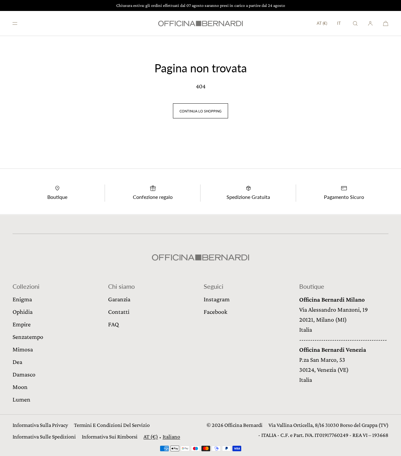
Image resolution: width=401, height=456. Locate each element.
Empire (22, 324)
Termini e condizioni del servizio (112, 425)
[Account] (370, 23)
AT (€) (322, 23)
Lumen (21, 399)
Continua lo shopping (200, 111)
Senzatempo (28, 336)
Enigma (22, 299)
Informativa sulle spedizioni (44, 436)
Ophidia (23, 311)
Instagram (217, 299)
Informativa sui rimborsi (110, 436)
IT (339, 23)
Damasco (24, 374)
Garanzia (119, 299)
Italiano (171, 436)
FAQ (113, 324)
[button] (355, 23)
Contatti (118, 311)
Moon (20, 386)
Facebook (215, 311)
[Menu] (20, 23)
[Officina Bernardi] (200, 23)
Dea (17, 361)
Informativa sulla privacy (40, 425)
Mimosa (23, 349)
